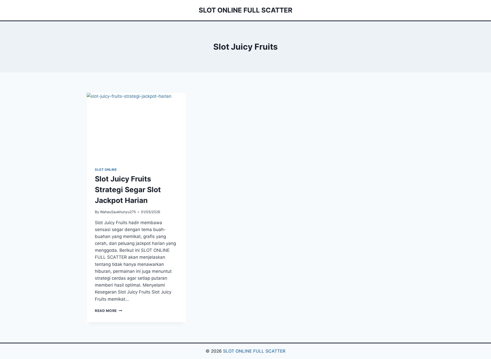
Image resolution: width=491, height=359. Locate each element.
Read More (108, 311)
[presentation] (136, 126)
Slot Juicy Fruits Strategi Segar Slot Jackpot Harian (128, 190)
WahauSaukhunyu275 (118, 212)
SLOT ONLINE (106, 169)
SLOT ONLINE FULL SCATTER (254, 351)
